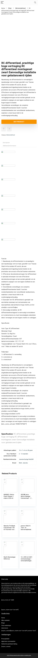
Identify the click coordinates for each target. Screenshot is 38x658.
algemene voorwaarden (8, 641)
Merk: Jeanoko (23, 463)
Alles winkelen (5, 620)
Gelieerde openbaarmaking (9, 644)
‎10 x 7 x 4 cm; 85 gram (26, 450)
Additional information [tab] (9, 145)
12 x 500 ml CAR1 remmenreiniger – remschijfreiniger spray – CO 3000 (26, 559)
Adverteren (4, 628)
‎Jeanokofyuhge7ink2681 (26, 459)
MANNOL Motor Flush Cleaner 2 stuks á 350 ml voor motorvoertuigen (9, 498)
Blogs (3, 623)
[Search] (35, 2)
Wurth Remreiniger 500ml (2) (9, 558)
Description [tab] (6, 142)
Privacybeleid (5, 638)
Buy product (19, 122)
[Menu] (2, 2)
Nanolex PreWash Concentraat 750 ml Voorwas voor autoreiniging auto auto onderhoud (9, 529)
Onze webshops (6, 625)
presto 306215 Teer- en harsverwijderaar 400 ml (26, 528)
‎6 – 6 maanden (23, 454)
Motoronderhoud (20, 8)
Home (3, 8)
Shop (9, 8)
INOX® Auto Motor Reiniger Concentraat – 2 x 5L (26, 497)
